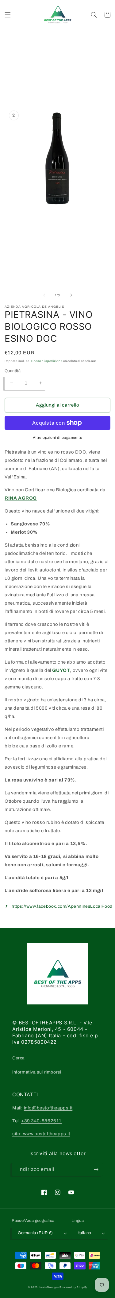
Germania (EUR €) (35, 1233)
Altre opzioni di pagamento (57, 437)
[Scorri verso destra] (71, 295)
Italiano (84, 1233)
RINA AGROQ (21, 498)
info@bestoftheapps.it (48, 1107)
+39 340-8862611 (41, 1120)
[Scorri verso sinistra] (44, 295)
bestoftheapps (50, 1287)
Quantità (13, 371)
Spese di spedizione (46, 361)
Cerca (18, 1058)
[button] (7, 14)
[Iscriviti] (96, 1169)
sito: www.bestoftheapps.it (41, 1133)
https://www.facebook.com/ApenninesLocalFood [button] (62, 906)
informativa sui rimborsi (36, 1072)
